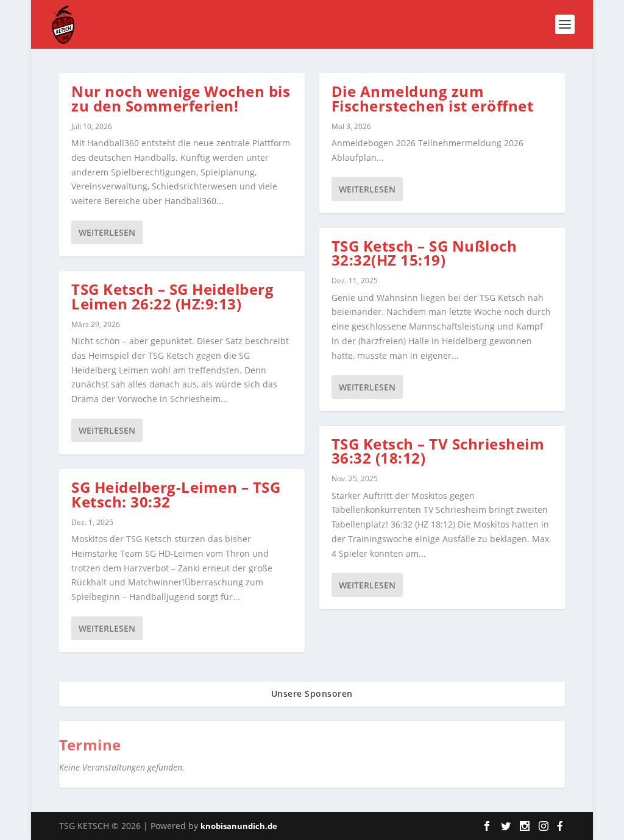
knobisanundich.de (238, 826)
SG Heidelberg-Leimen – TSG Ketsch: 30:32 (175, 494)
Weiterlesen (107, 232)
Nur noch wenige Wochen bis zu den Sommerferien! (180, 98)
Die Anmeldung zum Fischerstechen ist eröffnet (433, 98)
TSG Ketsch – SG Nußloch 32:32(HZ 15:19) (424, 253)
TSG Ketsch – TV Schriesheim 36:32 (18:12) (438, 451)
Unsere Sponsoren (312, 693)
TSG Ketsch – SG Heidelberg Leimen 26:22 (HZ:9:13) (172, 296)
